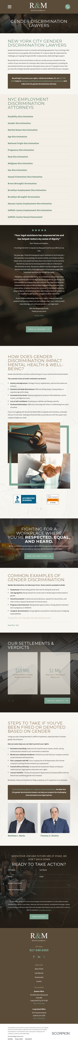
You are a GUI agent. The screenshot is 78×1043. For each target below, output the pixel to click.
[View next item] (41, 326)
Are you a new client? (15, 883)
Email (41, 877)
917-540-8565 (39, 950)
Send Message (39, 917)
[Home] (38, 7)
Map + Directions (39, 1003)
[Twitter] (44, 957)
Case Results (39, 973)
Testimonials (39, 977)
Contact (39, 981)
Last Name (43, 870)
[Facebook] (34, 957)
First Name (11, 870)
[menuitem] (10, 1039)
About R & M (39, 969)
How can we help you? (15, 890)
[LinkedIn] (39, 957)
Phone (10, 877)
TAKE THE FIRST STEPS (37, 556)
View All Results (55, 701)
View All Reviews (37, 329)
